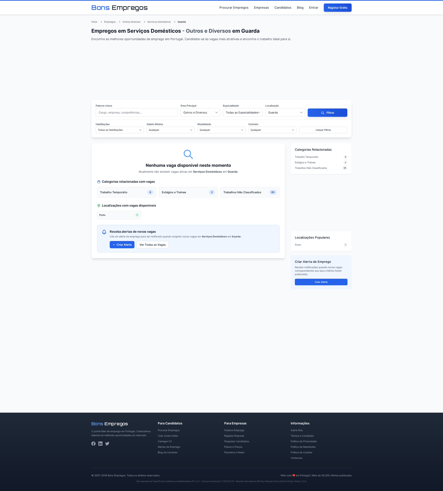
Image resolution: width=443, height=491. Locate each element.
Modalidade (204, 124)
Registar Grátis (337, 7)
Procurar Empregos (233, 7)
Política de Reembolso (303, 446)
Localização (272, 105)
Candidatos (282, 7)
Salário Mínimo (155, 124)
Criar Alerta (124, 244)
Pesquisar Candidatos (236, 441)
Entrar (313, 7)
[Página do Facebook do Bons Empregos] (93, 444)
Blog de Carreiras (167, 452)
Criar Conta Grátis (168, 435)
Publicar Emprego (234, 430)
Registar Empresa (234, 435)
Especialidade (231, 105)
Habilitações (103, 124)
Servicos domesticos (159, 21)
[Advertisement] (195, 71)
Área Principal (188, 105)
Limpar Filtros (323, 129)
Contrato (253, 124)
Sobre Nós (297, 430)
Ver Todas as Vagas (152, 244)
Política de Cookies (301, 452)
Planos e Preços (233, 446)
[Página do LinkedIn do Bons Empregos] (100, 444)
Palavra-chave (104, 105)
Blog (300, 7)
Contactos (296, 457)
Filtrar (330, 112)
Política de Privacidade (304, 441)
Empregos (110, 21)
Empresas (261, 7)
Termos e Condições (302, 435)
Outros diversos (131, 21)
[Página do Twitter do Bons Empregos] (107, 444)
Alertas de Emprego (169, 446)
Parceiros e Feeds (234, 452)
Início (94, 21)
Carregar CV (165, 441)
